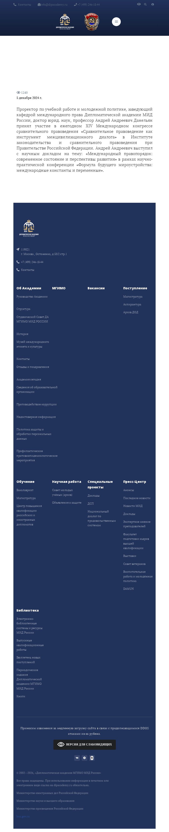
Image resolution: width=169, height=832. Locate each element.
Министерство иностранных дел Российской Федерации (52, 793)
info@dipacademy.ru (54, 4)
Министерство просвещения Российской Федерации (49, 808)
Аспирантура (132, 304)
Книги (20, 696)
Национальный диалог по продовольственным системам (102, 518)
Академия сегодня (28, 379)
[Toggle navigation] (116, 21)
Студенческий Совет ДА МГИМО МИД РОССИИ (32, 319)
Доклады (94, 496)
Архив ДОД (130, 312)
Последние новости (136, 498)
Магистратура (132, 296)
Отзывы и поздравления (32, 367)
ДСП (91, 504)
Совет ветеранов (134, 564)
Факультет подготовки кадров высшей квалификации (136, 541)
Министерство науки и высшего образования (45, 801)
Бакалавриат (24, 490)
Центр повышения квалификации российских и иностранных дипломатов (29, 515)
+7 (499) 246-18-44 (88, 4)
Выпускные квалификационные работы (30, 645)
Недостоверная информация (36, 417)
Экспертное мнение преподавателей (136, 524)
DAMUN (128, 589)
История (22, 334)
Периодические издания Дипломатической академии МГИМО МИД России (29, 679)
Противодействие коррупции (36, 404)
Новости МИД (133, 506)
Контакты (24, 4)
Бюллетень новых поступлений (28, 659)
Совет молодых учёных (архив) (62, 492)
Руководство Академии (32, 296)
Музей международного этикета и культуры (32, 344)
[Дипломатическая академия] (64, 21)
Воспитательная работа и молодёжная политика (138, 576)
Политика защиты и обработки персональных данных (33, 434)
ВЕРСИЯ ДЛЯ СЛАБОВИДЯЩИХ (89, 744)
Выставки (129, 556)
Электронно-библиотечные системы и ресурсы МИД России (29, 626)
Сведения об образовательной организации (37, 389)
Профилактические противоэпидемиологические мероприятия (37, 455)
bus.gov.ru (23, 816)
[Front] (28, 228)
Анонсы (128, 490)
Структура (23, 309)
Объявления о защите (66, 503)
